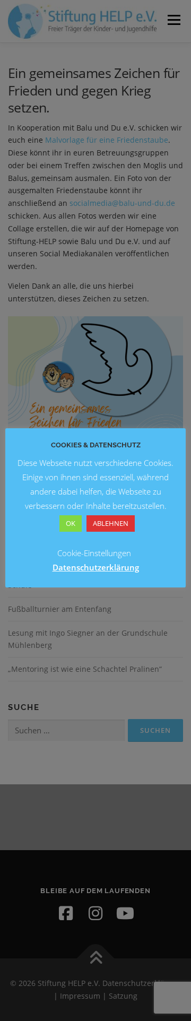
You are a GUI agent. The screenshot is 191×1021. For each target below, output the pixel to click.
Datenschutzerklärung (96, 567)
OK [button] (70, 523)
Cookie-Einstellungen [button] (94, 553)
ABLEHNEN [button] (110, 523)
